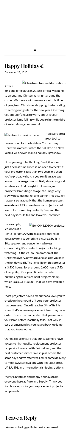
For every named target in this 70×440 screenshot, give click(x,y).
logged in (28, 427)
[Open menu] (35, 49)
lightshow (54, 152)
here (7, 286)
